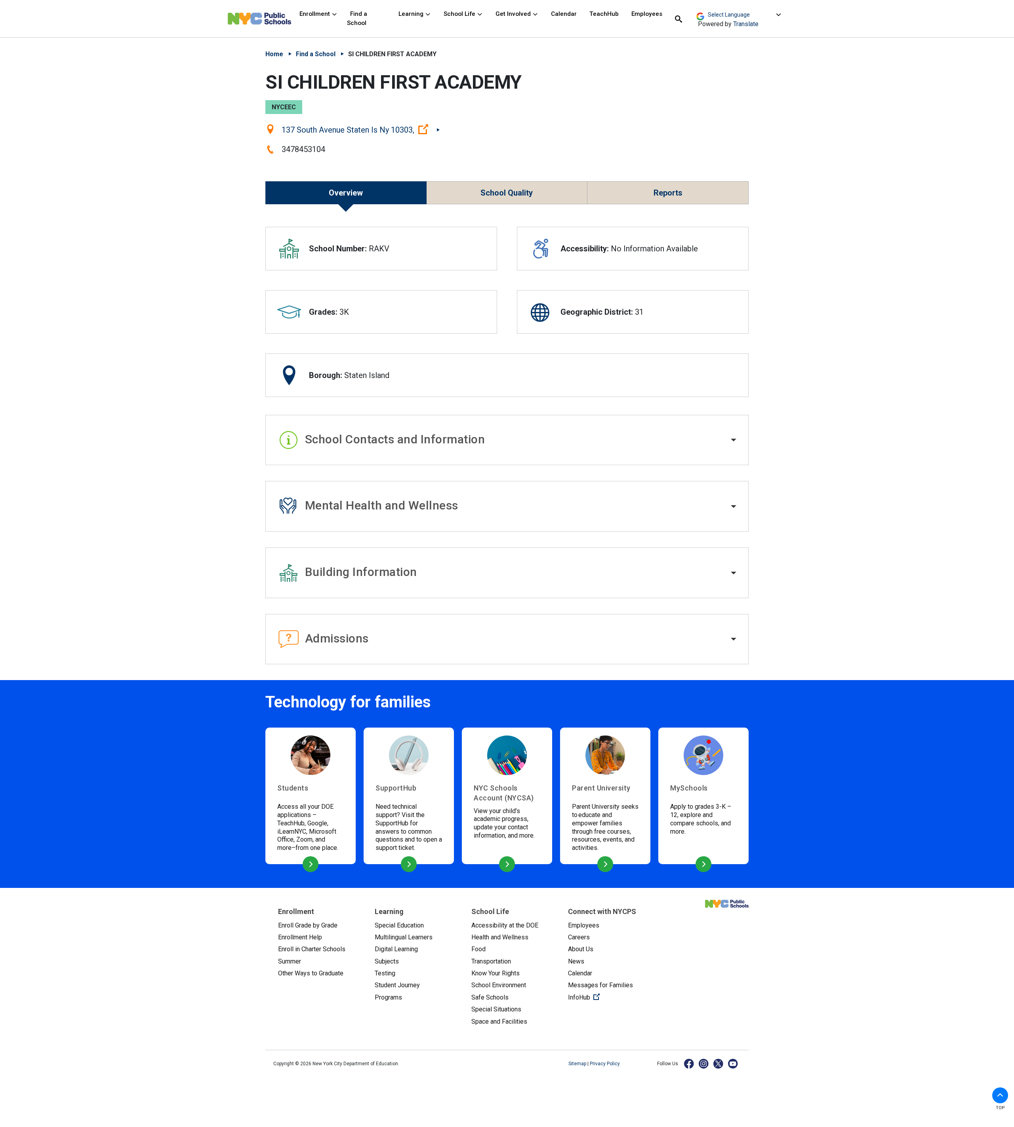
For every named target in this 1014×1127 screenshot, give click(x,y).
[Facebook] (689, 1063)
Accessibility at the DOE (504, 925)
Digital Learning (396, 949)
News (576, 961)
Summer (289, 961)
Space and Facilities (499, 1021)
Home (274, 54)
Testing (385, 973)
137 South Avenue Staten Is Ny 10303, (361, 129)
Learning (411, 13)
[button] (507, 440)
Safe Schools (490, 997)
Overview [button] (346, 193)
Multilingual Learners (404, 937)
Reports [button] (668, 193)
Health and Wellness (499, 937)
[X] (718, 1063)
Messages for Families (600, 985)
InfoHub (610, 997)
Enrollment (315, 13)
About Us (580, 949)
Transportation (491, 961)
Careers (579, 937)
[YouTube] (733, 1063)
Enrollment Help (300, 937)
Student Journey (397, 985)
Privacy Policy (605, 1063)
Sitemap (577, 1063)
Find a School (357, 18)
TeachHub (604, 13)
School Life (460, 13)
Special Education (399, 925)
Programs (388, 997)
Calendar (564, 13)
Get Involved (514, 13)
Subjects (387, 961)
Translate (746, 24)
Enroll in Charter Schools (311, 949)
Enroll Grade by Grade (307, 925)
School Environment (498, 985)
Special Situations (496, 1009)
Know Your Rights (495, 973)
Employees (646, 13)
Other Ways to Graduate (310, 973)
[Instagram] (704, 1063)
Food (478, 949)
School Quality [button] (506, 193)
